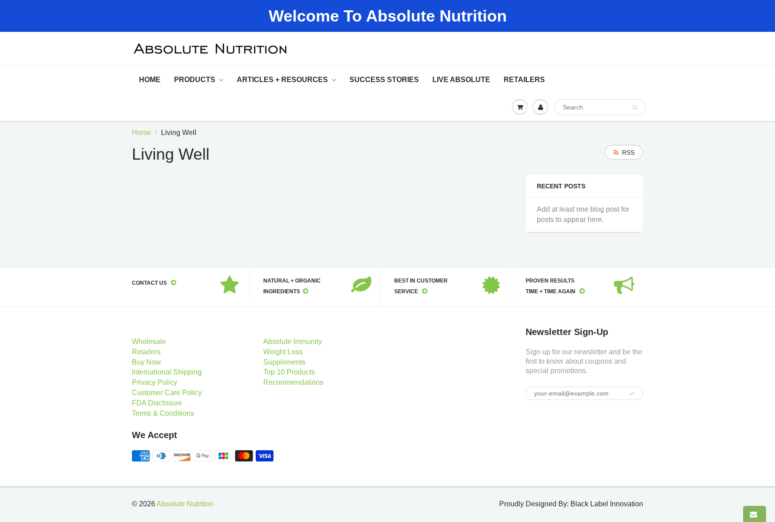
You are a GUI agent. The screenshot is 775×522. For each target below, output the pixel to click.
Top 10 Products (289, 372)
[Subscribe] (632, 394)
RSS (628, 152)
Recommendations (293, 382)
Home (150, 79)
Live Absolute (461, 79)
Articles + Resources (282, 79)
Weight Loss (283, 352)
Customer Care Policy (167, 392)
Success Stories (384, 79)
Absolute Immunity (292, 341)
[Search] (635, 107)
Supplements (284, 362)
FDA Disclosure (157, 403)
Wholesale (149, 341)
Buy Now (146, 362)
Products (194, 79)
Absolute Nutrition (185, 504)
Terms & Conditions (163, 413)
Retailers (524, 79)
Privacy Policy (154, 382)
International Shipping (167, 372)
